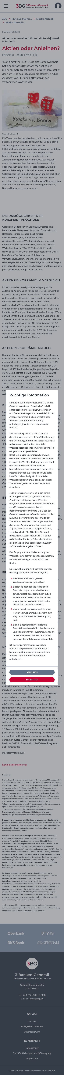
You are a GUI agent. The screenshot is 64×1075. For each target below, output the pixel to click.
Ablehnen (32, 672)
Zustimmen (32, 679)
